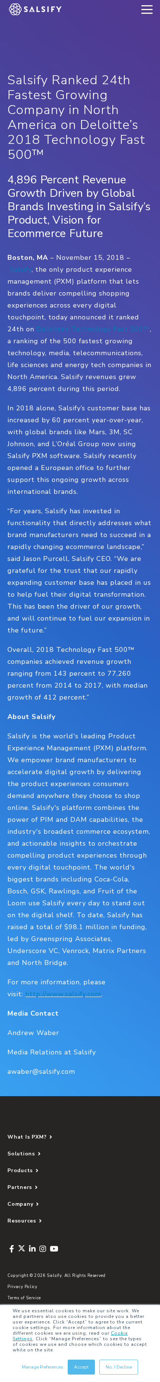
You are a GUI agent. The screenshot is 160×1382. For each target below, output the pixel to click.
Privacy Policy (22, 1287)
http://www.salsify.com (63, 994)
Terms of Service (24, 1298)
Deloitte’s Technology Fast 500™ (93, 329)
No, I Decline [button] (119, 1367)
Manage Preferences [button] (42, 1367)
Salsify (21, 269)
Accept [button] (81, 1367)
